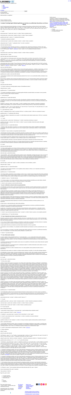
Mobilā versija (28, 384)
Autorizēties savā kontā (4, 13)
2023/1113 (10, 47)
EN (70, 0)
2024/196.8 (52, 26)
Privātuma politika (29, 386)
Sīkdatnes (27, 387)
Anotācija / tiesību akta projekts (57, 30)
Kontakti (19, 388)
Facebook (4, 380)
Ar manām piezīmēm (6, 375)
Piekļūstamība (28, 388)
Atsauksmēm (20, 386)
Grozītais (53, 29)
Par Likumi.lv (20, 384)
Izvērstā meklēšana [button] (3, 12)
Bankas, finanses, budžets (60, 22)
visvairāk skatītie (5, 7)
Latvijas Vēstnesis (53, 25)
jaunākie (4, 8)
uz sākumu (2, 10)
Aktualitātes (20, 385)
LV (68, 0)
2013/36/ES (7, 354)
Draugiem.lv (5, 381)
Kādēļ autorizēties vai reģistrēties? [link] (6, 15)
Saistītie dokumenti (53, 27)
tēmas (4, 6)
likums (51, 21)
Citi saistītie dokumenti (56, 31)
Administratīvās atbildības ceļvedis (60, 24)
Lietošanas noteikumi (29, 385)
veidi (3, 5)
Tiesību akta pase (53, 17)
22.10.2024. (54, 22)
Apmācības (20, 387)
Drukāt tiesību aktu (6, 377)
